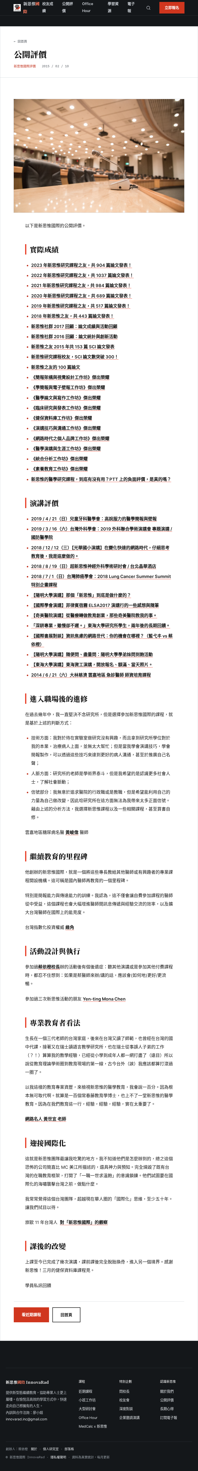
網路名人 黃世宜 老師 (45, 1119)
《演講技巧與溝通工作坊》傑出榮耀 (66, 428)
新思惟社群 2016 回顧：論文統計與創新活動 (74, 336)
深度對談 (126, 1409)
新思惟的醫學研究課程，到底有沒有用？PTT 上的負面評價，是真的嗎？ (101, 479)
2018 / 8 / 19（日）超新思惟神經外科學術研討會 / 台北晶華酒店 (93, 566)
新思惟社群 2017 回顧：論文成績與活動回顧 (74, 326)
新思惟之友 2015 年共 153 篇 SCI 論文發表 (72, 346)
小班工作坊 (87, 1400)
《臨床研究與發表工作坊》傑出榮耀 (66, 407)
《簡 (35, 377)
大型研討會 (87, 1409)
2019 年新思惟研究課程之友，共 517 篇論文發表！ (80, 306)
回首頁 (66, 1314)
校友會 (124, 1400)
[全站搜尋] (148, 7)
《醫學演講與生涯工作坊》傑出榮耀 (66, 448)
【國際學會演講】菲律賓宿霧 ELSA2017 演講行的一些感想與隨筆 (95, 605)
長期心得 (167, 1409)
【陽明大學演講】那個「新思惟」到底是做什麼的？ (81, 595)
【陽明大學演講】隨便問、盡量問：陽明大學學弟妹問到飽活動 (92, 654)
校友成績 (47, 7)
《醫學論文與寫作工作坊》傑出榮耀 (66, 397)
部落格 (69, 1449)
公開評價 (67, 7)
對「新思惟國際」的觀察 (84, 1222)
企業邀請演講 (129, 1418)
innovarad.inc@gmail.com (26, 1419)
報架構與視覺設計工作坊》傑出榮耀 (74, 377)
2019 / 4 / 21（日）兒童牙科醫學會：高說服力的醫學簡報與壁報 (94, 518)
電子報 (131, 7)
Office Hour (87, 7)
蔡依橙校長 (49, 966)
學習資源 (113, 7)
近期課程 (85, 1391)
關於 (34, 1449)
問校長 (124, 1391)
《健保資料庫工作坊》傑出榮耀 (61, 418)
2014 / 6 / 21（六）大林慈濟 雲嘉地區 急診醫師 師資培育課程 (91, 675)
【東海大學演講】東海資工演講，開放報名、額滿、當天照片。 (92, 664)
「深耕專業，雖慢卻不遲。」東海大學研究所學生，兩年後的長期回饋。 (100, 625)
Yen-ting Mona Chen (104, 998)
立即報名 (172, 7)
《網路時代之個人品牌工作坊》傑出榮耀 (70, 438)
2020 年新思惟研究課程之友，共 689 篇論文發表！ (81, 295)
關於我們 (167, 1391)
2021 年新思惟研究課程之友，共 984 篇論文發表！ (81, 285)
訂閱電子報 (168, 1418)
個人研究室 (51, 1449)
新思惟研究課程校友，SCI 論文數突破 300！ (75, 356)
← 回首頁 (20, 41)
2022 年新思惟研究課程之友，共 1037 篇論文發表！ (82, 275)
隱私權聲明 (58, 1457)
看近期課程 (31, 1314)
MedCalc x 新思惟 (93, 1426)
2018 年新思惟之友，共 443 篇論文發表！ (72, 316)
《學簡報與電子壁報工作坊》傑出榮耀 (68, 387)
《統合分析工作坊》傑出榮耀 (59, 458)
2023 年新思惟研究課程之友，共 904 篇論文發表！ (81, 265)
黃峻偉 (71, 832)
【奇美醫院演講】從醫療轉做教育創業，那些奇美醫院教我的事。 (94, 615)
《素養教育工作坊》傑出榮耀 (59, 468)
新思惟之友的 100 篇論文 (55, 367)
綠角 (69, 927)
